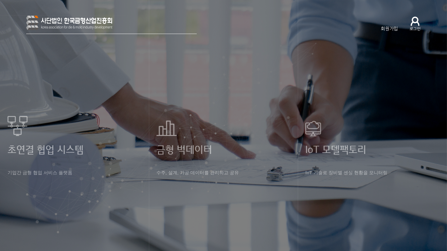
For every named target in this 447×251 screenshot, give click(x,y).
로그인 (415, 29)
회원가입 (389, 28)
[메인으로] (111, 25)
